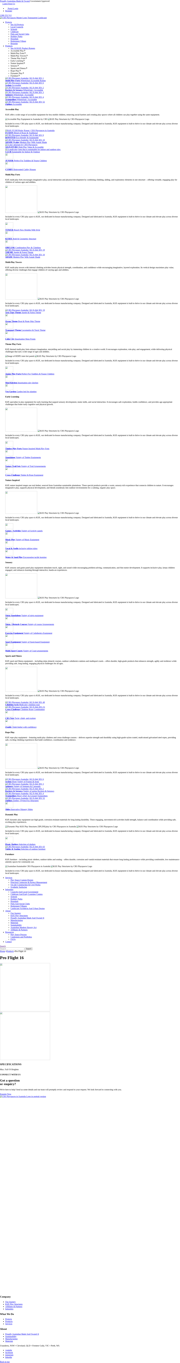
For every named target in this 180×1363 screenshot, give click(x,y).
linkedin (8, 1357)
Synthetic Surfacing (19, 887)
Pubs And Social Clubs (20, 904)
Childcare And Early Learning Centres (27, 894)
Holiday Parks (16, 36)
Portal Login (12, 8)
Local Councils (17, 27)
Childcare (15, 32)
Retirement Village (18, 41)
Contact (8, 942)
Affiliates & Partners (19, 930)
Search (3, 946)
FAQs (13, 939)
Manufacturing (17, 920)
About (8, 911)
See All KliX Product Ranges (23, 48)
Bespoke (14, 43)
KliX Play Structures (19, 915)
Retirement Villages (19, 906)
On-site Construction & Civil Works (25, 885)
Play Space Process (19, 934)
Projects (8, 22)
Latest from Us (8, 4)
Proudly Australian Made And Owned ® (27, 918)
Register (8, 11)
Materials (14, 923)
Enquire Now (5, 1094)
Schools (14, 29)
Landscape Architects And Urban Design (28, 908)
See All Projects (17, 24)
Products (9, 46)
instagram (9, 1355)
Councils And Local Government (24, 892)
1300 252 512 (6, 15)
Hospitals (14, 39)
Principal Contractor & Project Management (29, 882)
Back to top (5, 1362)
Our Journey (16, 913)
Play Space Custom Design (22, 880)
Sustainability (16, 925)
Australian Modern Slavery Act (24, 927)
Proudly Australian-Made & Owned (15, 1)
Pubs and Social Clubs (20, 34)
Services (8, 878)
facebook (9, 1352)
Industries (9, 889)
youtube (8, 1350)
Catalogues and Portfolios (21, 937)
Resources (9, 932)
